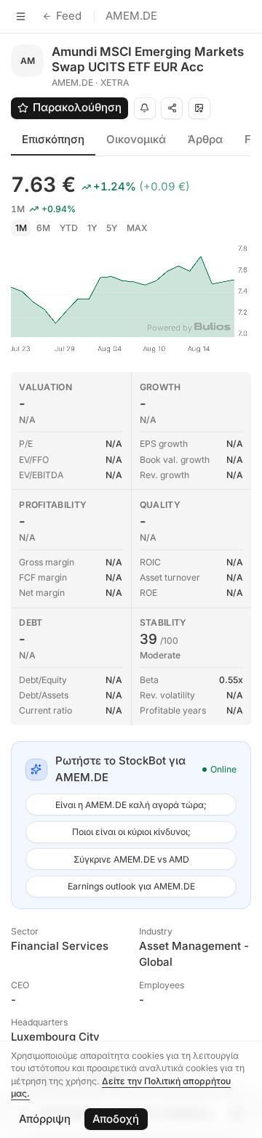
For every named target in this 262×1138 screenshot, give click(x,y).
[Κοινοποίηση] (172, 108)
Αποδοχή (115, 1119)
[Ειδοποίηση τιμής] (145, 108)
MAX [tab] (137, 227)
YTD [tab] (69, 227)
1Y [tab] (92, 227)
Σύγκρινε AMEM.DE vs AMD (131, 859)
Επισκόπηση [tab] (53, 139)
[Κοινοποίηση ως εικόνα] (199, 108)
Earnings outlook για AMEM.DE (131, 886)
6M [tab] (43, 227)
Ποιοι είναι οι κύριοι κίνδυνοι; (131, 831)
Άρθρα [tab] (205, 139)
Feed (69, 16)
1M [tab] (21, 227)
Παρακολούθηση (77, 107)
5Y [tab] (111, 227)
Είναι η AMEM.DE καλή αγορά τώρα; (131, 804)
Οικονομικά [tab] (136, 139)
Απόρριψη (45, 1119)
